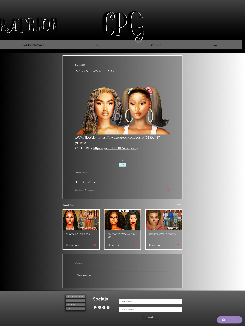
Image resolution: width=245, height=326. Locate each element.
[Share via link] (95, 182)
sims (122, 165)
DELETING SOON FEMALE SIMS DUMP (122, 235)
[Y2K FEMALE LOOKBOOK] (81, 220)
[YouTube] (99, 307)
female (78, 172)
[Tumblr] (103, 307)
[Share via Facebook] (76, 182)
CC (69, 300)
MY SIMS (71, 304)
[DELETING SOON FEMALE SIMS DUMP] (123, 220)
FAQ (69, 308)
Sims (85, 172)
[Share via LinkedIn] (89, 182)
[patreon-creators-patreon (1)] (95, 307)
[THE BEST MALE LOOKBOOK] (164, 220)
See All (179, 204)
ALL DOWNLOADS (75, 296)
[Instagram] (108, 307)
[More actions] (168, 64)
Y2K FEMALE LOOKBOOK (78, 234)
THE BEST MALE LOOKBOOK (162, 234)
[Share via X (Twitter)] (83, 182)
